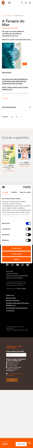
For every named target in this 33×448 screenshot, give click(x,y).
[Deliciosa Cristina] (24, 145)
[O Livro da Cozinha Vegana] (24, 178)
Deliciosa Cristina (24, 164)
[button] (22, 2)
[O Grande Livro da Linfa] (8, 145)
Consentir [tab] (5, 192)
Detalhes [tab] (14, 192)
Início (3, 15)
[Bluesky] (27, 265)
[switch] (28, 229)
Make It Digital (21, 288)
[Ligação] (30, 3)
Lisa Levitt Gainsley (8, 171)
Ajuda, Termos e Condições (14, 278)
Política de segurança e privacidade (17, 275)
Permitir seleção (16, 254)
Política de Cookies (12, 273)
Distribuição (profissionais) (16, 308)
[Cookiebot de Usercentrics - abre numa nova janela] (23, 187)
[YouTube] (17, 265)
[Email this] (11, 116)
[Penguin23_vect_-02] (11, 321)
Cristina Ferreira (24, 166)
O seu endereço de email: (15, 351)
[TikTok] (23, 265)
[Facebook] (7, 265)
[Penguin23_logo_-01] (3, 3)
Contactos (10, 311)
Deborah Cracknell (10, 28)
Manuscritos (11, 298)
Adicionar (21, 444)
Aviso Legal (9, 271)
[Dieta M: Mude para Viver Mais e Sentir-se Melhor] (8, 178)
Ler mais (5, 98)
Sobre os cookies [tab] (25, 192)
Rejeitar (16, 259)
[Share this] (16, 116)
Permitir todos (16, 248)
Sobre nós (10, 295)
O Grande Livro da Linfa (8, 168)
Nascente (9, 15)
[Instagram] (12, 265)
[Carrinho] (25, 2)
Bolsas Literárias (12, 301)
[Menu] (9, 2)
